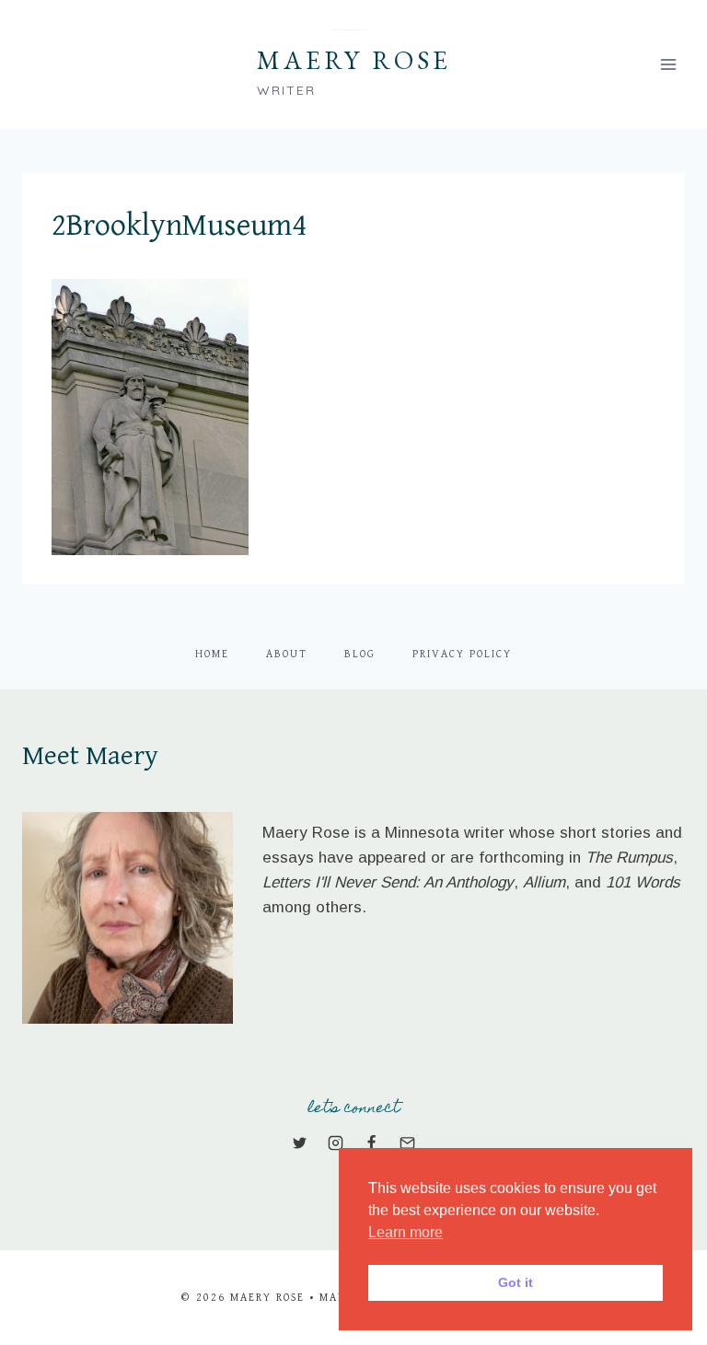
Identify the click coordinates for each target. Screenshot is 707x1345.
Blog (360, 654)
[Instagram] (335, 1142)
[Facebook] (372, 1142)
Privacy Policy (462, 654)
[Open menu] (668, 64)
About (286, 654)
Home (212, 654)
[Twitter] (299, 1142)
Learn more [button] (405, 1232)
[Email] (407, 1142)
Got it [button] (515, 1282)
